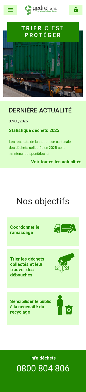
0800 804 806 (43, 368)
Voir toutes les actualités (56, 161)
